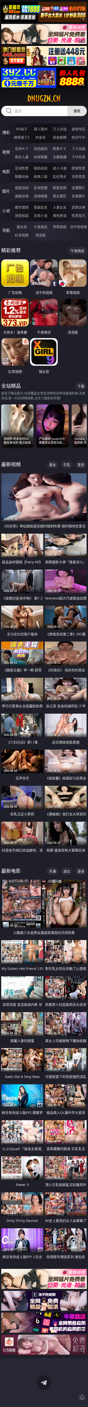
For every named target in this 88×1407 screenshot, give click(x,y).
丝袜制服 (40, 157)
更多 (80, 464)
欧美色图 (59, 187)
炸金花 (40, 137)
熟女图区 (59, 196)
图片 (6, 191)
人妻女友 (59, 207)
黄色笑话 (59, 215)
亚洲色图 (40, 187)
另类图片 (78, 196)
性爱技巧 (78, 215)
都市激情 (22, 207)
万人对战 (59, 129)
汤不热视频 (78, 226)
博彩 (6, 132)
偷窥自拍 (22, 187)
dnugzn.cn (44, 98)
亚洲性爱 (22, 168)
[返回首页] (82, 1397)
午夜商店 (40, 226)
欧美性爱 (78, 168)
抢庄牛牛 (78, 137)
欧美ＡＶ (59, 148)
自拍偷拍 (40, 148)
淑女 (66, 871)
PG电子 (21, 129)
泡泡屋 (40, 235)
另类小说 (40, 215)
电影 (6, 171)
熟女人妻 (22, 157)
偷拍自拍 (40, 168)
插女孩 (22, 226)
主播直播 (59, 157)
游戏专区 (78, 129)
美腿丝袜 (22, 196)
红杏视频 (22, 235)
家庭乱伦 (40, 207)
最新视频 (11, 464)
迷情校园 (22, 215)
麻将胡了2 (22, 137)
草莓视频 (59, 226)
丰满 (52, 871)
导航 (6, 230)
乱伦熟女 (59, 176)
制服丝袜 (22, 176)
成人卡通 (59, 168)
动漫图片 (78, 187)
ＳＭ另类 (78, 157)
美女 (52, 464)
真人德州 (40, 129)
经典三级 (40, 176)
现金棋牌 (59, 137)
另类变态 (78, 176)
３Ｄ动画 (78, 148)
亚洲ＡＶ (22, 148)
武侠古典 (78, 207)
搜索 (77, 111)
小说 (6, 210)
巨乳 (66, 464)
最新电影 (11, 871)
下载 (80, 386)
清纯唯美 (40, 196)
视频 (6, 152)
